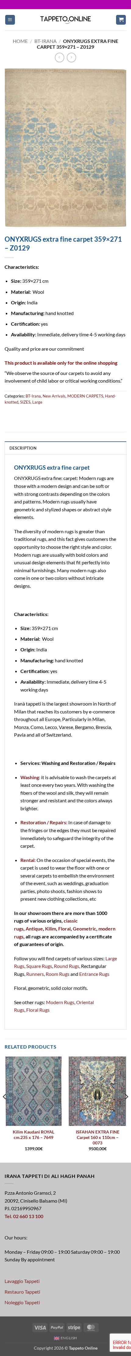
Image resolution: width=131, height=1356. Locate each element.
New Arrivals (54, 396)
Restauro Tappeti (22, 1292)
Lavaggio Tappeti (22, 1281)
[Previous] (5, 1109)
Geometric (84, 928)
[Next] (126, 1109)
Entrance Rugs (94, 974)
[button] (10, 20)
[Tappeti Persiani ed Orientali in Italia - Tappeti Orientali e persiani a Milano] (65, 19)
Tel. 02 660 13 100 (24, 1216)
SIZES (25, 402)
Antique (34, 928)
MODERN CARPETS (85, 396)
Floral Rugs (38, 1010)
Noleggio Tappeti (22, 1302)
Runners (35, 974)
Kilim (50, 928)
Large (37, 402)
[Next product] (59, 57)
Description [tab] (23, 448)
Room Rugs (57, 974)
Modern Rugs (60, 1002)
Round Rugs (66, 966)
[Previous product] (71, 57)
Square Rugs (39, 966)
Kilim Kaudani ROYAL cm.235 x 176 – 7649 (33, 1135)
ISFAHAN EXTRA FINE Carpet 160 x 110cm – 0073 (97, 1137)
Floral (64, 928)
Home (20, 41)
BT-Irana (45, 41)
